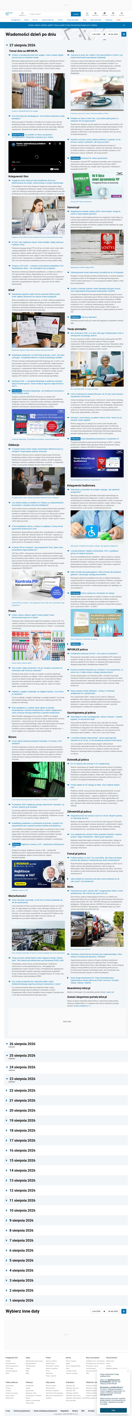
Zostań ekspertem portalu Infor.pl (87, 997)
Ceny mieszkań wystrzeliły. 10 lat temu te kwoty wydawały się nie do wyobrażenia (38, 953)
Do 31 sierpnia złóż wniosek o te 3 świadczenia (90, 764)
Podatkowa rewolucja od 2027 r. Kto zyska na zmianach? (94, 654)
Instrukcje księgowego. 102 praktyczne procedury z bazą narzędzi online (35, 439)
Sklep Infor (49, 1373)
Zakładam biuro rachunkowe (95, 1361)
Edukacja (108, 20)
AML (87, 1373)
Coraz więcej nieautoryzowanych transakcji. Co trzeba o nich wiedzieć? (35, 799)
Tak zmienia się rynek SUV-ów (80, 949)
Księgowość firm (18, 176)
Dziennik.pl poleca (78, 759)
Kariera (75, 1411)
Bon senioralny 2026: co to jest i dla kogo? (84, 389)
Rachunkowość (11, 1363)
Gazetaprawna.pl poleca (81, 712)
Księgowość (15, 20)
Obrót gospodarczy (12, 1366)
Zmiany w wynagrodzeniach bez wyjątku (25, 111)
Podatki (8, 1361)
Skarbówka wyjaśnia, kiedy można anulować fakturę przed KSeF (33, 350)
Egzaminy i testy (31, 1393)
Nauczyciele (30, 1390)
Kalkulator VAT (70, 1390)
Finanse (108, 1366)
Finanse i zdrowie (71, 1373)
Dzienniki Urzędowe (52, 1390)
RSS (82, 1411)
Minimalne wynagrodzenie (94, 1388)
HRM (27, 1373)
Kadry (26, 20)
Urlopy (28, 1368)
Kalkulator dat (70, 1385)
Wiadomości (110, 1361)
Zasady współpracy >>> (82, 1006)
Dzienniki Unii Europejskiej (54, 1393)
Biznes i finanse (71, 1361)
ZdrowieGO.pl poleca (79, 811)
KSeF (118, 20)
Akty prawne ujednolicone (54, 1395)
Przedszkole (30, 1385)
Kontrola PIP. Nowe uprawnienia (94, 158)
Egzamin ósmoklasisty (33, 1400)
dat (82, 644)
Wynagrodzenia (31, 1363)
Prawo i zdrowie (51, 1376)
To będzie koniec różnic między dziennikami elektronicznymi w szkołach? (35, 497)
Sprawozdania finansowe (94, 1371)
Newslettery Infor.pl (78, 988)
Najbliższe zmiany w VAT (20, 890)
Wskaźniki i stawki (93, 1382)
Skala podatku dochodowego (95, 1398)
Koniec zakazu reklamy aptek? (22, 663)
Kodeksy (48, 1398)
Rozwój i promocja (12, 1393)
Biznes (35, 20)
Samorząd (73, 207)
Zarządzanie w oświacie (33, 1395)
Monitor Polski (50, 1388)
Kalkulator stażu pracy (73, 1395)
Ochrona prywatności (22, 1411)
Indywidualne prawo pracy (34, 1361)
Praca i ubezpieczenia (73, 1366)
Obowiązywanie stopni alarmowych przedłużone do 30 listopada (97, 272)
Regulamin (65, 1411)
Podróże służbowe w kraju (94, 1385)
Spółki (68, 1363)
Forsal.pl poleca (76, 853)
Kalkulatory (70, 1382)
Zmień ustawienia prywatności (45, 1411)
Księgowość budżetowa (81, 485)
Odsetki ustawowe (92, 1395)
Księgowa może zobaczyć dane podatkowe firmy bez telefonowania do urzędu (37, 237)
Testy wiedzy (30, 1403)
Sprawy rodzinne (51, 1361)
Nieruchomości (95, 20)
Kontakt (91, 1411)
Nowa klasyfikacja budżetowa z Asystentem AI (100, 439)
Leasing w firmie (71, 1371)
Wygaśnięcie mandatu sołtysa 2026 (82, 267)
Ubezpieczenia (30, 1366)
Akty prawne (50, 1382)
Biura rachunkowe (92, 1358)
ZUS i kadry (9, 1368)
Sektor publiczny (48, 20)
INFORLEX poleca (77, 649)
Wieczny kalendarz (89, 317)
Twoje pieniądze (73, 20)
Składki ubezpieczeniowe (94, 1390)
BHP (27, 1371)
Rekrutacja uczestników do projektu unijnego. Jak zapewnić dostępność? (94, 546)
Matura (28, 1398)
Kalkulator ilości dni (72, 1388)
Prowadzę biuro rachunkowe (95, 1363)
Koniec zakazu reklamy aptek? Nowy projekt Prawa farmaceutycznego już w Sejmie (62, 25)
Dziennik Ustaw (51, 1385)
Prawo (60, 20)
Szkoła (28, 1388)
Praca (48, 1371)
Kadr (70, 51)
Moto (84, 20)
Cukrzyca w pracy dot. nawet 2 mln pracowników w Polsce (89, 113)
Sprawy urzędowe (52, 1368)
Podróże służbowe (92, 1393)
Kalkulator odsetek (72, 1393)
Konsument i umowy (52, 1366)
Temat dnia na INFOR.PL (23, 51)
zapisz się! (110, 992)
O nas (8, 1411)
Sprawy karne (50, 1363)
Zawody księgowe (11, 1371)
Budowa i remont (111, 1368)
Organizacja (10, 1385)
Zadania (8, 1390)
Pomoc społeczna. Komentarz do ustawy (97, 593)
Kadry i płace (10, 1395)
